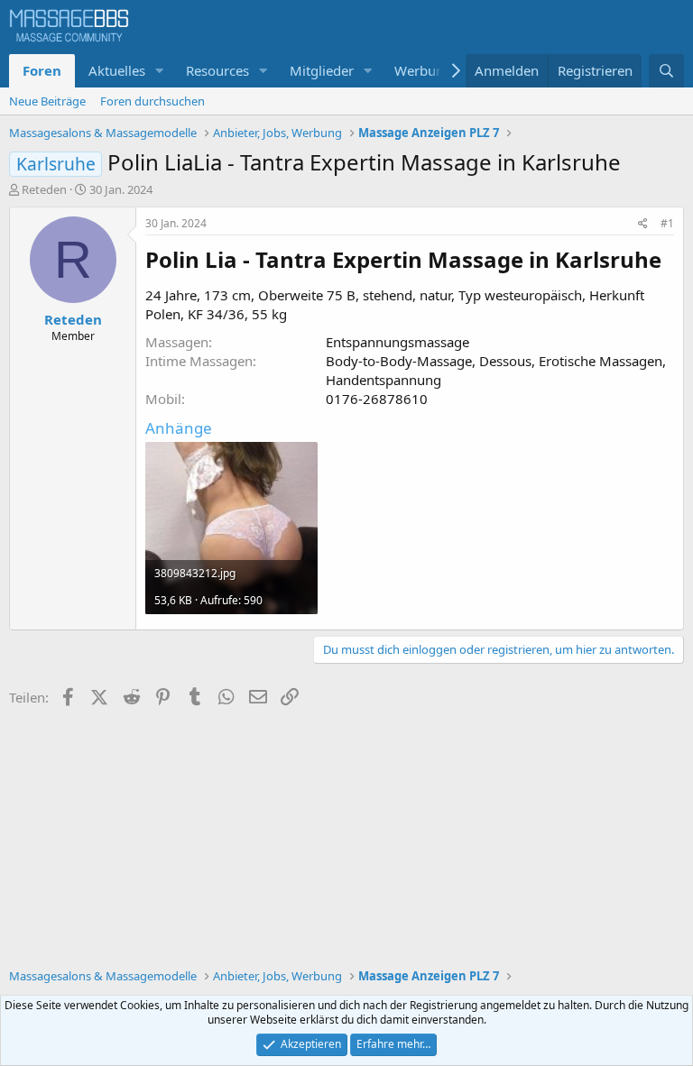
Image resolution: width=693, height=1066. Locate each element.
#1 (667, 223)
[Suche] (666, 70)
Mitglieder (322, 70)
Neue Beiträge (47, 101)
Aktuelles (116, 70)
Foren (42, 70)
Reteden (44, 189)
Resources (217, 70)
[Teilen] (643, 224)
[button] (159, 70)
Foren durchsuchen (152, 101)
